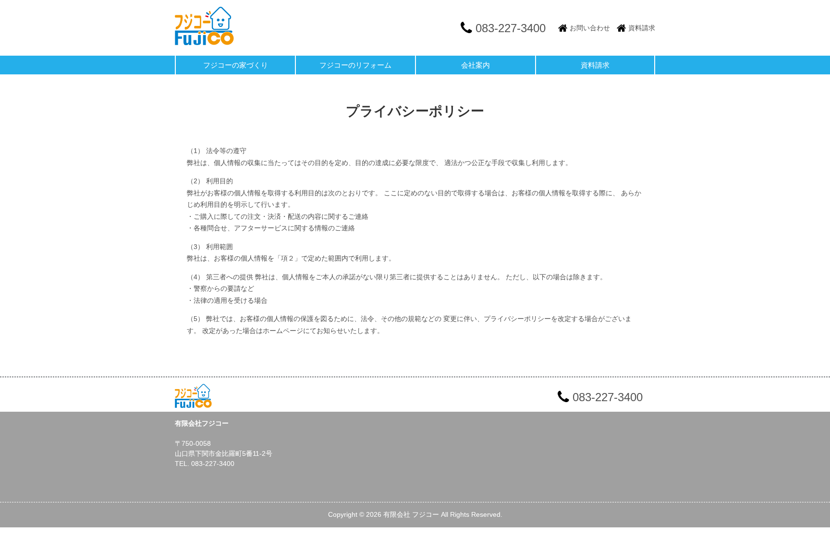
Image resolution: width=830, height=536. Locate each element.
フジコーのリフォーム (355, 65)
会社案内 (475, 65)
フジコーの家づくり (235, 65)
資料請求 (641, 28)
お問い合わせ (590, 28)
